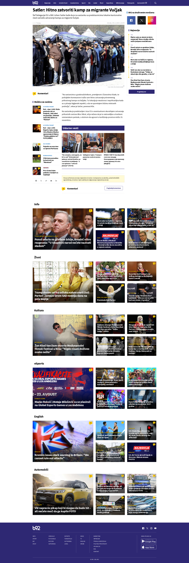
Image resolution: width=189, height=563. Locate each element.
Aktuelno (38, 289)
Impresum (97, 539)
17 (39, 107)
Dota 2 (99, 377)
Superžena (52, 544)
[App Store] (148, 547)
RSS (95, 549)
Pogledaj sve (141, 92)
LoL (130, 377)
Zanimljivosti (102, 483)
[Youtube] (155, 528)
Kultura (51, 541)
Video (82, 536)
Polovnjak (133, 505)
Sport (35, 539)
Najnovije (47, 3)
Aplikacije (97, 546)
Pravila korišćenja (100, 541)
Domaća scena (40, 399)
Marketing (97, 536)
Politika (132, 218)
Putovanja (52, 539)
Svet (99, 238)
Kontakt (96, 551)
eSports (67, 536)
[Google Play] (148, 541)
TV (81, 539)
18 (39, 144)
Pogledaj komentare (114, 188)
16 (39, 125)
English (37, 452)
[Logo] (35, 3)
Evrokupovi (47, 155)
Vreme (82, 544)
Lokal (66, 544)
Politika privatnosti (100, 544)
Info (34, 536)
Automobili (68, 541)
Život (34, 544)
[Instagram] (152, 20)
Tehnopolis (68, 539)
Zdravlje (52, 536)
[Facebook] (131, 20)
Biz (34, 541)
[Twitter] (141, 20)
